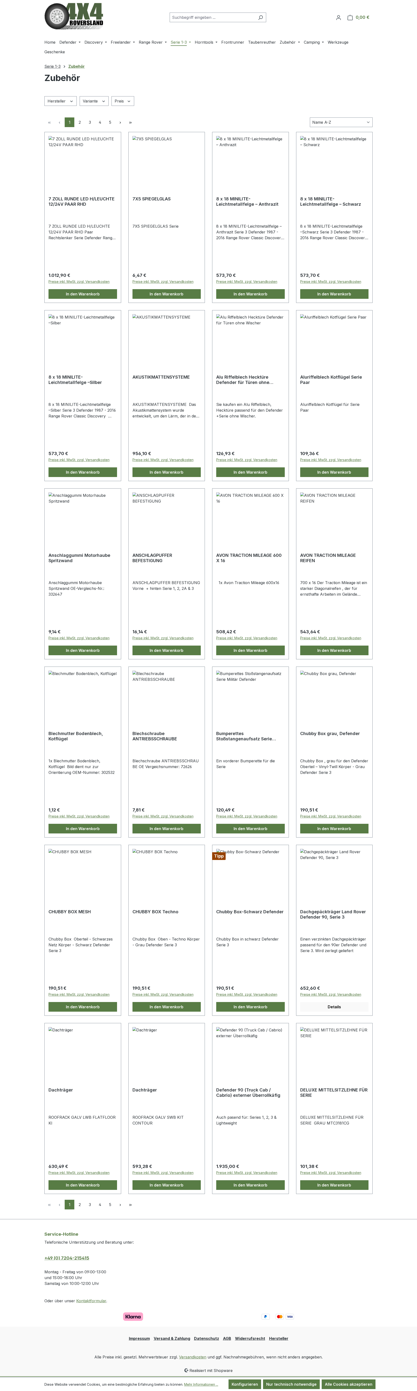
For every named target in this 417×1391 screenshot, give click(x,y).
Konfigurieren (245, 1384)
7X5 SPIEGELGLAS (151, 198)
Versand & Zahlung (172, 1338)
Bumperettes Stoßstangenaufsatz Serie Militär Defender (244, 736)
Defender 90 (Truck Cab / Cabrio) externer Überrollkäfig (248, 1092)
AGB (227, 1338)
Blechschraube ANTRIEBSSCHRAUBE (154, 736)
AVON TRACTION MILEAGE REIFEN (328, 558)
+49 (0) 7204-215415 (66, 1258)
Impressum (139, 1338)
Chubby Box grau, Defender (330, 733)
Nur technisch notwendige (291, 1384)
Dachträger (61, 1089)
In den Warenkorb (83, 294)
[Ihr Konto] (338, 17)
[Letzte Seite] (130, 122)
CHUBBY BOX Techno (155, 911)
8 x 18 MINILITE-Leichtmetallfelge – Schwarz (330, 201)
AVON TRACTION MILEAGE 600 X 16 (249, 558)
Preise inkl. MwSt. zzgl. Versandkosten (79, 282)
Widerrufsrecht (250, 1338)
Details (334, 1006)
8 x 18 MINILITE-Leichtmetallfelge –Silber (75, 380)
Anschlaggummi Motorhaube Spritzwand (79, 558)
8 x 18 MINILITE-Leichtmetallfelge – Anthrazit (247, 201)
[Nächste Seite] (120, 122)
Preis (120, 101)
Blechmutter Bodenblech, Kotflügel (76, 736)
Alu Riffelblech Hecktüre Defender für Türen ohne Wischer (242, 380)
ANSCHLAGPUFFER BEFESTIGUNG (152, 558)
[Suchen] (260, 17)
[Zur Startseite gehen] (73, 16)
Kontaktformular (91, 1300)
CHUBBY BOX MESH (70, 911)
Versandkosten (192, 1357)
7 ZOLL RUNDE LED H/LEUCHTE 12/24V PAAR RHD (82, 201)
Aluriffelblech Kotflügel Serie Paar (331, 380)
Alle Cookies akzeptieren (348, 1384)
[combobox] (212, 17)
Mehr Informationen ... (201, 1384)
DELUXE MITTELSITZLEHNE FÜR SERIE (334, 1092)
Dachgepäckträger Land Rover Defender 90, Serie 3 (333, 914)
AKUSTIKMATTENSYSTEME (161, 377)
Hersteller (57, 101)
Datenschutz (206, 1338)
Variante (91, 101)
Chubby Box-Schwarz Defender (250, 911)
